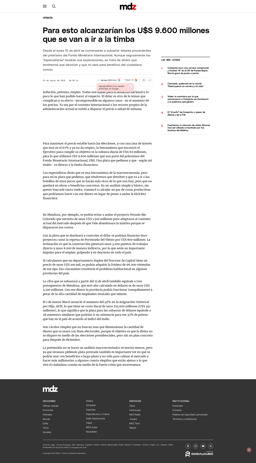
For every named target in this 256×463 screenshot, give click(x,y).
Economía (48, 410)
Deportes (91, 409)
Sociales (47, 432)
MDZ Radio (134, 414)
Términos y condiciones (184, 419)
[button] (45, 6)
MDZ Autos (91, 427)
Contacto (177, 410)
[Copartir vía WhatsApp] (144, 80)
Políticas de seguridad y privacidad (189, 414)
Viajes (89, 423)
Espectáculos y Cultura (97, 414)
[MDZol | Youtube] (203, 446)
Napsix (132, 427)
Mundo (46, 419)
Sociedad (91, 405)
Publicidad (177, 406)
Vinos (46, 427)
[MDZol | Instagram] (195, 446)
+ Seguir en (129, 80)
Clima (132, 406)
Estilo (45, 423)
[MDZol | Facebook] (188, 446)
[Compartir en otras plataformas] (150, 80)
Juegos (133, 419)
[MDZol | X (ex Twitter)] (210, 446)
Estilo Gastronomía (95, 418)
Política (89, 401)
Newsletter (91, 431)
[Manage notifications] (249, 449)
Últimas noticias (51, 406)
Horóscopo (135, 410)
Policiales (47, 414)
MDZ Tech (134, 423)
